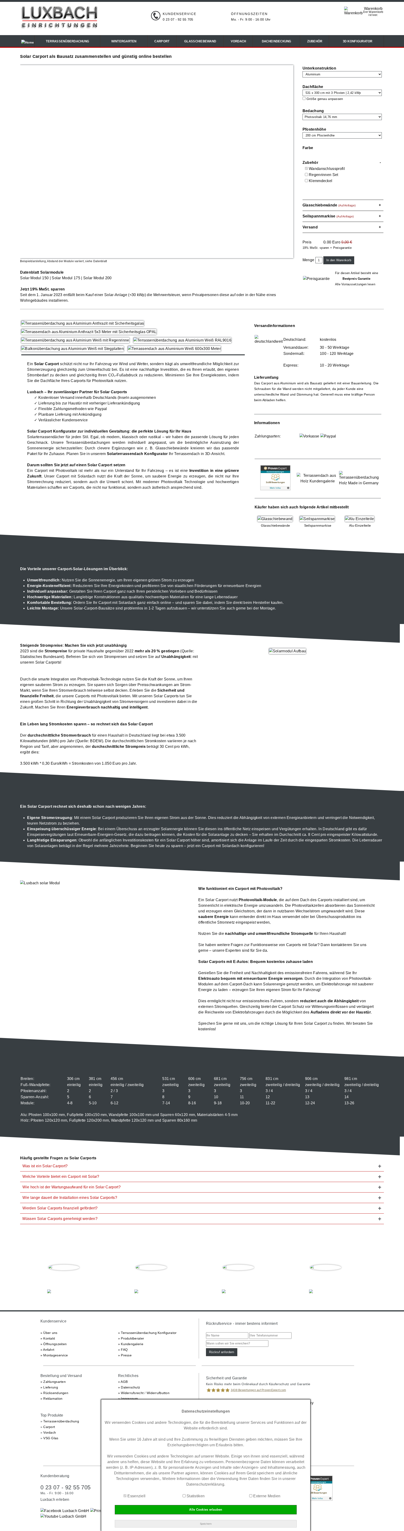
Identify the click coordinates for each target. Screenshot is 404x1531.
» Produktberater (131, 1338)
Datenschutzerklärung (205, 1484)
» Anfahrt (47, 1349)
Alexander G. (64, 1277)
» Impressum (128, 1398)
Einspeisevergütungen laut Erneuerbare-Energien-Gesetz (76, 835)
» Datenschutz (129, 1387)
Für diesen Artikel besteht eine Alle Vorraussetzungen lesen (356, 278)
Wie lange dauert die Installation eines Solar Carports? (69, 1198)
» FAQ (123, 1349)
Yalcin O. (325, 1277)
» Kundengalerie (130, 1344)
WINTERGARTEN (124, 41)
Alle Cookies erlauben (205, 1509)
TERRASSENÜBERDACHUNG (67, 41)
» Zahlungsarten (53, 1382)
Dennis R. (151, 1277)
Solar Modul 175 (66, 278)
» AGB (123, 1382)
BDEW (96, 741)
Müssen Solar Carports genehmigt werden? (59, 1219)
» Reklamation (51, 1398)
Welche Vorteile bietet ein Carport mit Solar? (60, 1177)
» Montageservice (54, 1355)
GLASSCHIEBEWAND (200, 41)
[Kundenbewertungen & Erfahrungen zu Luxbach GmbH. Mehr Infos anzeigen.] (275, 489)
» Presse (125, 1355)
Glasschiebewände (172, 448)
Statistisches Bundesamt (41, 657)
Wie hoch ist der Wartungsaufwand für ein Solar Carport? (71, 1187)
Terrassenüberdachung (61, 1421)
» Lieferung (49, 1387)
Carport (49, 1427)
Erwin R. (238, 1277)
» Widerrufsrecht (131, 1393)
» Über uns (49, 1333)
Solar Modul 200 (97, 278)
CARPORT (162, 41)
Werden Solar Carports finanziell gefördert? (59, 1208)
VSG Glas (50, 1438)
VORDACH (238, 41)
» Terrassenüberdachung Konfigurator (147, 1333)
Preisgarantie (342, 248)
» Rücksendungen (54, 1393)
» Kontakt (47, 1338)
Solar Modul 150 (34, 278)
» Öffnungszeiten (53, 1344)
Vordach (49, 1432)
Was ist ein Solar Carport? (45, 1166)
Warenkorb (373, 9)
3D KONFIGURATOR (356, 41)
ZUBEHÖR (314, 41)
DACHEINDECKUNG (276, 41)
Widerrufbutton (158, 1393)
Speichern (206, 1523)
